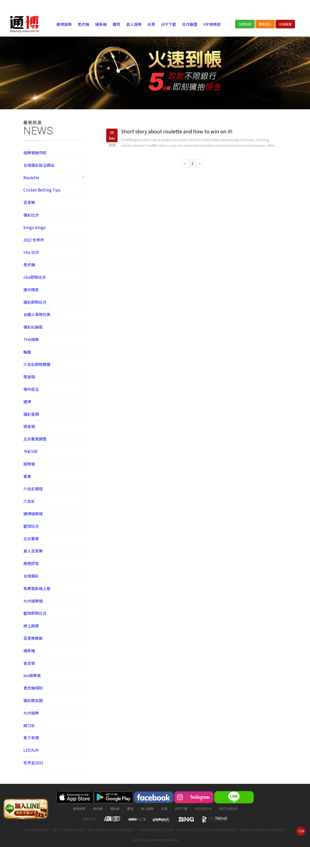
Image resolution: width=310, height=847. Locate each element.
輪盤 (27, 352)
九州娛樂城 (33, 601)
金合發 (29, 663)
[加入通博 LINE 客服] (25, 808)
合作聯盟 (189, 24)
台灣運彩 (31, 576)
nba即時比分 (34, 277)
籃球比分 (31, 526)
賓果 (27, 476)
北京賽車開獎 (35, 439)
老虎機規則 (33, 688)
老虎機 (83, 24)
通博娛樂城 (33, 513)
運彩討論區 (33, 327)
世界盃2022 (33, 762)
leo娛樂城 (32, 675)
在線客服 (285, 24)
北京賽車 (31, 538)
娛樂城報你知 (35, 152)
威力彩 (29, 725)
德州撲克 (31, 289)
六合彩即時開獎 (36, 364)
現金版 (29, 376)
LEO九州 (31, 750)
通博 (27, 401)
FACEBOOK (203, 808)
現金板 (29, 426)
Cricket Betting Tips (41, 190)
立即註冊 (245, 24)
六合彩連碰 (33, 488)
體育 (116, 24)
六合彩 (29, 501)
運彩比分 (31, 215)
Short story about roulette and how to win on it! (177, 131)
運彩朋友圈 (33, 700)
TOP (301, 831)
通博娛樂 (64, 24)
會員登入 (265, 24)
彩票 (151, 24)
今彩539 (30, 451)
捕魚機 (101, 24)
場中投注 (31, 389)
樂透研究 (31, 563)
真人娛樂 (134, 24)
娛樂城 (29, 464)
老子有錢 (31, 737)
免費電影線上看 (36, 588)
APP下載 (168, 24)
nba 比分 (31, 252)
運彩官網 (31, 414)
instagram (228, 808)
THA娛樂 (31, 339)
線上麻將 (31, 625)
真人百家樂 (33, 551)
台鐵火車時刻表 (36, 314)
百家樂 (29, 202)
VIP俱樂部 (212, 24)
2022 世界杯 (33, 240)
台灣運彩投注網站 (38, 165)
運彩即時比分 (35, 302)
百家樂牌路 (33, 638)
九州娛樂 (31, 713)
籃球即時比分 (35, 613)
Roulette (31, 177)
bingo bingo (34, 227)
